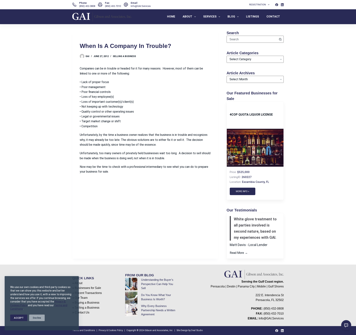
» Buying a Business (85, 302)
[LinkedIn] (282, 4)
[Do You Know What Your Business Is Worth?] (131, 298)
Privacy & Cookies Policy (111, 330)
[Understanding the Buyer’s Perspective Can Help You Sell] (131, 284)
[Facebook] (276, 4)
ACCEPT (19, 317)
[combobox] (252, 39)
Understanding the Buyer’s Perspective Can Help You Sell (157, 284)
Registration (257, 4)
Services (210, 16)
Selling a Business (124, 56)
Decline (37, 317)
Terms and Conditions (83, 330)
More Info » (242, 191)
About (187, 16)
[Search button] (280, 39)
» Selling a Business (85, 307)
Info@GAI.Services (141, 6)
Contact (273, 16)
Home (171, 16)
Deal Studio (197, 330)
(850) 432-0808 (87, 6)
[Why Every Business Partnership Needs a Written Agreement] (131, 310)
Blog (231, 16)
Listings (252, 16)
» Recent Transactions (87, 292)
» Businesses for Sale (86, 287)
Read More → (239, 253)
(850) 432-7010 (113, 6)
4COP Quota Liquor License (251, 114)
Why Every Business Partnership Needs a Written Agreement (158, 310)
